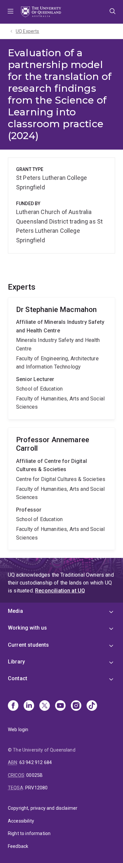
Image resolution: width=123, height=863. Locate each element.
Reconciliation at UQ (60, 590)
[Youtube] (60, 706)
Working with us (27, 628)
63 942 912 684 (35, 762)
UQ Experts (27, 31)
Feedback (18, 846)
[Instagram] (76, 706)
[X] (44, 706)
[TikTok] (92, 706)
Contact (17, 678)
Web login (18, 729)
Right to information (29, 833)
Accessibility (21, 821)
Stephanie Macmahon (61, 358)
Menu (10, 12)
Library (16, 662)
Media (15, 611)
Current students (28, 645)
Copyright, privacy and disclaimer (42, 808)
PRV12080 (36, 787)
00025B (34, 775)
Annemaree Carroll (61, 489)
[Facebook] (13, 706)
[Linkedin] (29, 706)
